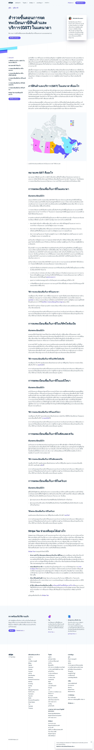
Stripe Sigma (31, 702)
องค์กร (49, 657)
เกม (49, 689)
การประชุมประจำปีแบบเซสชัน (75, 665)
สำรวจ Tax (51, 632)
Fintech (50, 687)
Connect (30, 671)
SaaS (49, 681)
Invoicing (30, 683)
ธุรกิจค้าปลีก (51, 706)
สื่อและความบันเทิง (52, 697)
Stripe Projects (52, 733)
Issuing (30, 685)
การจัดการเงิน (51, 677)
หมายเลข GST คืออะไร (15, 65)
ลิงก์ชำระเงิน (31, 692)
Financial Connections (33, 679)
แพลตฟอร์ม (51, 679)
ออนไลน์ (30, 300)
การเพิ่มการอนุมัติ (32, 661)
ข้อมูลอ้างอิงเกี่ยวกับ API (54, 725)
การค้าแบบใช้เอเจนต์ (53, 661)
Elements (30, 677)
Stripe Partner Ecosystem (54, 715)
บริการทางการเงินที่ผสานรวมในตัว (56, 667)
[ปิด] (91, 742)
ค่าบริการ (47, 2)
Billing (29, 663)
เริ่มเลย (11, 630)
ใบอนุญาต (70, 671)
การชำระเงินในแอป (53, 673)
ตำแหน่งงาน (71, 685)
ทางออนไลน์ (45, 418)
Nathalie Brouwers (78, 18)
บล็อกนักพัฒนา (52, 735)
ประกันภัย (50, 695)
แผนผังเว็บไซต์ (71, 673)
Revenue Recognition (33, 700)
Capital (30, 665)
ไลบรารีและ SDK (52, 731)
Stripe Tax (31, 551)
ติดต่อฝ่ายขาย (80, 2)
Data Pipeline (31, 675)
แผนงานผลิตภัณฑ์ (72, 683)
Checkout (30, 667)
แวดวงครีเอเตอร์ (52, 685)
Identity (30, 681)
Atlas (29, 659)
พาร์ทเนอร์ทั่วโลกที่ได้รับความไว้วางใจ (64, 585)
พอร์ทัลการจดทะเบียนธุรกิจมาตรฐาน (53, 302)
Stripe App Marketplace (54, 713)
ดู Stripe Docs (72, 633)
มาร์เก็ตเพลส (51, 675)
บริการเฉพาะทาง (52, 701)
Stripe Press (71, 689)
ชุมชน (69, 663)
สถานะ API (50, 727)
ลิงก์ (42, 465)
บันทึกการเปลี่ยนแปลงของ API (55, 729)
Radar (29, 698)
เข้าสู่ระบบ (70, 2)
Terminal (30, 706)
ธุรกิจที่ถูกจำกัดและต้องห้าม (75, 669)
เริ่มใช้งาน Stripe (14, 37)
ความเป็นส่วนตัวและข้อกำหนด (75, 667)
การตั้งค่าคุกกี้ (71, 675)
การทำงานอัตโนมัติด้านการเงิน (55, 669)
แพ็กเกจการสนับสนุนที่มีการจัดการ (76, 699)
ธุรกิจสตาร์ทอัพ (52, 659)
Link (29, 687)
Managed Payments (33, 689)
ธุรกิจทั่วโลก (51, 671)
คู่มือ (10, 8)
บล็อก (69, 661)
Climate (30, 669)
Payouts (30, 696)
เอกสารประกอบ (52, 723)
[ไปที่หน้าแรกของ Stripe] (10, 655)
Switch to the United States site (65, 746)
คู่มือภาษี (15, 8)
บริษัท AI (50, 683)
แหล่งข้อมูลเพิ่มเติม (72, 677)
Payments (31, 694)
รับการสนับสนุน (72, 697)
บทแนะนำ (11, 57)
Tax (29, 704)
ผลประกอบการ (51, 277)
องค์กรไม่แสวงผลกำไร (53, 699)
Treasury (30, 708)
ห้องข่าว (70, 687)
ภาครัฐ (49, 704)
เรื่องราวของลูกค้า (72, 659)
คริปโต (30, 673)
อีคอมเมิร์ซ (51, 665)
